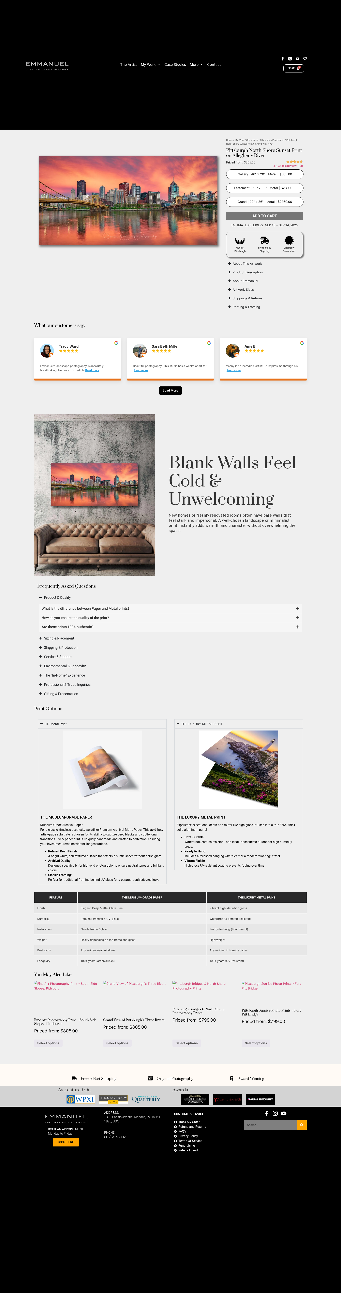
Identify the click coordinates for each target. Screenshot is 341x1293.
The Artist (128, 64)
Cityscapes (252, 140)
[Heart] (305, 58)
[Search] (302, 1125)
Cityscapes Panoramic (272, 140)
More (194, 64)
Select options (48, 1043)
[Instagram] (275, 1113)
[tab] (170, 608)
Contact (214, 64)
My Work (148, 64)
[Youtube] (297, 58)
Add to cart (264, 215)
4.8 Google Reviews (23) (288, 165)
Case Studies (175, 64)
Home (229, 140)
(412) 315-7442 (115, 1137)
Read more (92, 370)
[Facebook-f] (282, 58)
